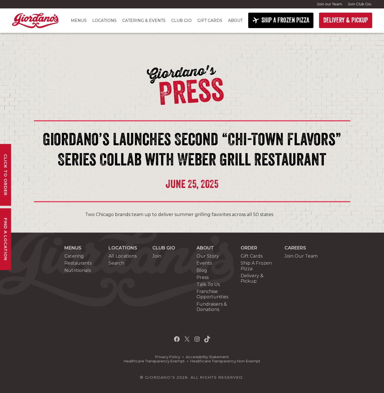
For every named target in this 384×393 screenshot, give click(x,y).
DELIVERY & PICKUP (345, 20)
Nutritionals (77, 270)
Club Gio (181, 20)
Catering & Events (144, 20)
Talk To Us (208, 284)
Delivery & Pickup (252, 278)
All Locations (123, 256)
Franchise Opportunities (212, 294)
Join (156, 256)
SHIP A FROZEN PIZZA (285, 20)
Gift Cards (209, 20)
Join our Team (329, 4)
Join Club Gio (359, 4)
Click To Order (5, 175)
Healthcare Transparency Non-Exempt (225, 361)
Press (202, 277)
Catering (74, 256)
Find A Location (5, 239)
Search (116, 263)
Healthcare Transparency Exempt (154, 361)
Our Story (207, 256)
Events (204, 263)
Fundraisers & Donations (211, 306)
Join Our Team (301, 256)
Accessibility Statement (207, 357)
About (235, 20)
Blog (201, 270)
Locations (104, 20)
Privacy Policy (167, 357)
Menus (79, 20)
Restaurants (78, 263)
